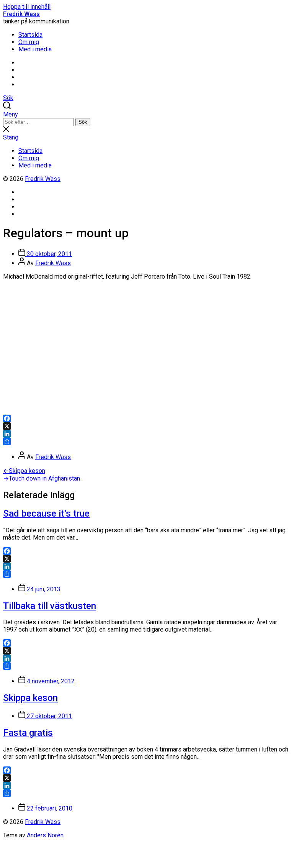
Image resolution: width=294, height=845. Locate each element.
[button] (147, 114)
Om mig (28, 42)
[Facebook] (147, 418)
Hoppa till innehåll (27, 6)
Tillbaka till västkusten (49, 606)
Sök (82, 122)
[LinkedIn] (147, 434)
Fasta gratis (28, 732)
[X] (147, 426)
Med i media (35, 49)
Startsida (30, 34)
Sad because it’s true (46, 513)
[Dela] (147, 441)
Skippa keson (30, 697)
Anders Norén (45, 835)
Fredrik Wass (21, 14)
